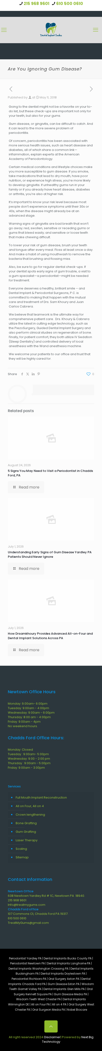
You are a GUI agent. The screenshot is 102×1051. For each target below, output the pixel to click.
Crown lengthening (30, 814)
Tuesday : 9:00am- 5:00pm (28, 754)
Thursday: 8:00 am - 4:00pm (29, 717)
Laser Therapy (26, 840)
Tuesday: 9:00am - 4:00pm (28, 708)
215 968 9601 (36, 3)
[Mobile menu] (96, 30)
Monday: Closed (20, 749)
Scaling (21, 848)
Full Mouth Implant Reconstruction (41, 797)
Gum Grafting (26, 831)
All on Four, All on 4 (30, 806)
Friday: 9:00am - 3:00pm (26, 767)
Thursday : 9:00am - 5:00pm (29, 763)
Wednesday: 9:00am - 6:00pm (31, 712)
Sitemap (22, 857)
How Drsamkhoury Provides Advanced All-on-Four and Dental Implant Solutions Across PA (50, 635)
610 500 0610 (69, 3)
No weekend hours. (23, 726)
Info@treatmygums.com (26, 904)
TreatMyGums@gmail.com (28, 923)
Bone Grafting (26, 823)
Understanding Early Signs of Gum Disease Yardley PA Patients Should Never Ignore (50, 554)
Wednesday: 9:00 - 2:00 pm (29, 758)
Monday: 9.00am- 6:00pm (27, 703)
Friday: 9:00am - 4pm (24, 721)
